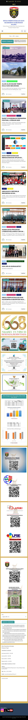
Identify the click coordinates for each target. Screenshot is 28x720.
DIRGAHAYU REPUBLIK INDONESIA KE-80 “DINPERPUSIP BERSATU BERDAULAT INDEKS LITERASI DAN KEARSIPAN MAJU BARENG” (13, 192)
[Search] (22, 31)
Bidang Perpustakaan (11, 115)
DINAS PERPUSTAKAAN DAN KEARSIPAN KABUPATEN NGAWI (13, 22)
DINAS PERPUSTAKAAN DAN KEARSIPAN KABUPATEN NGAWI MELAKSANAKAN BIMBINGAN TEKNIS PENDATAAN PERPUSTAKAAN (14, 298)
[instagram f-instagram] (14, 4)
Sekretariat (10, 188)
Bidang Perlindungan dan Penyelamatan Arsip (15, 261)
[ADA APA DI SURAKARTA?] (14, 251)
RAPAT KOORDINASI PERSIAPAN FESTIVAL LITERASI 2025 (14, 119)
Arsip (2, 614)
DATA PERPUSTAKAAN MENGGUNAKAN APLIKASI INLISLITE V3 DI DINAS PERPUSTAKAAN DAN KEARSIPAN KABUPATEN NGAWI (14, 157)
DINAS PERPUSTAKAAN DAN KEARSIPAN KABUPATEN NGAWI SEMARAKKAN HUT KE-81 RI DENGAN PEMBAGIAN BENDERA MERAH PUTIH (13, 627)
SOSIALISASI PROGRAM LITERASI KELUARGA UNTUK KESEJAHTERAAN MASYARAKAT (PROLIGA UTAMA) (12, 231)
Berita (4, 81)
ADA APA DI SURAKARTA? (11, 266)
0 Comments (9, 94)
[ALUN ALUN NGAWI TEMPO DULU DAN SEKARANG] (14, 62)
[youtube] (13, 4)
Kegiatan (18, 115)
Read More (23, 129)
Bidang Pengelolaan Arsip (11, 81)
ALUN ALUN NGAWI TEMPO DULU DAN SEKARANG (12, 85)
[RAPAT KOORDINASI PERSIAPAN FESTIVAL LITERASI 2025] (14, 105)
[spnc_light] (25, 31)
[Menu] (2, 31)
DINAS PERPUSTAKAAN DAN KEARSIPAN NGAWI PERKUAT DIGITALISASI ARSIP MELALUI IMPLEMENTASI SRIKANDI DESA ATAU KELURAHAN (14, 631)
